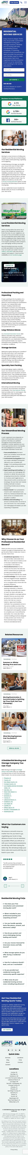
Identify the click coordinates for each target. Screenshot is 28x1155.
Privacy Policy (14, 1149)
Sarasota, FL (14, 1093)
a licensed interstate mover (11, 334)
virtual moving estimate (10, 181)
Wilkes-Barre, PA (14, 1102)
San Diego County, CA (14, 1091)
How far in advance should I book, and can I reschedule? (13, 963)
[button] (5, 885)
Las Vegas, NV (14, 1081)
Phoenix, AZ (14, 1089)
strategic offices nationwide (12, 770)
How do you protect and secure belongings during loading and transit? (12, 935)
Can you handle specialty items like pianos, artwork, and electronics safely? (14, 925)
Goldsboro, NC (14, 1076)
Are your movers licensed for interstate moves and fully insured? (14, 945)
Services (7, 1058)
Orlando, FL (14, 1087)
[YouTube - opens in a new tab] (19, 1050)
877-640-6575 (16, 273)
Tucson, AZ (14, 1096)
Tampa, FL (14, 1094)
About (8, 1062)
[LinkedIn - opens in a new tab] (15, 1050)
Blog (7, 1060)
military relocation (7, 251)
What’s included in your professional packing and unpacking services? (12, 916)
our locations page (16, 255)
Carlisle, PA (14, 1072)
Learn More (6, 668)
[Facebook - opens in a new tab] (8, 1050)
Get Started (13, 80)
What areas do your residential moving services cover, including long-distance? (13, 982)
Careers (7, 1065)
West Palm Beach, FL (14, 1100)
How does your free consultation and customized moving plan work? (13, 906)
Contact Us (9, 265)
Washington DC (14, 1098)
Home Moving (7, 659)
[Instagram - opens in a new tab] (12, 1050)
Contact (20, 1062)
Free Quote (14, 2)
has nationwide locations (14, 1008)
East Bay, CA (14, 1074)
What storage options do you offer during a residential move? (14, 955)
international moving (18, 390)
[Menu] (25, 2)
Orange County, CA (14, 1085)
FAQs (20, 1060)
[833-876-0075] (22, 2)
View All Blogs (14, 748)
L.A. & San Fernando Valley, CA (14, 1078)
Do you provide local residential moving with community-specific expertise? (13, 972)
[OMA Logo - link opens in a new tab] (20, 1043)
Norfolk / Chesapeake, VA (14, 1083)
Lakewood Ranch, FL (14, 1080)
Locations (20, 1058)
